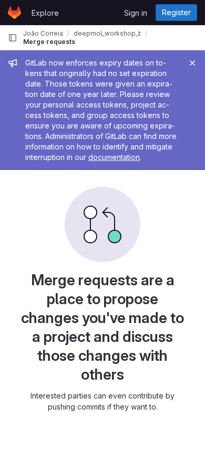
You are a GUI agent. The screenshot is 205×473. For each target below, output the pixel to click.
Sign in (135, 12)
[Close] (192, 63)
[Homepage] (14, 12)
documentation (114, 157)
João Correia (43, 33)
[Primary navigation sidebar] (12, 37)
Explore (45, 12)
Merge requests (49, 42)
